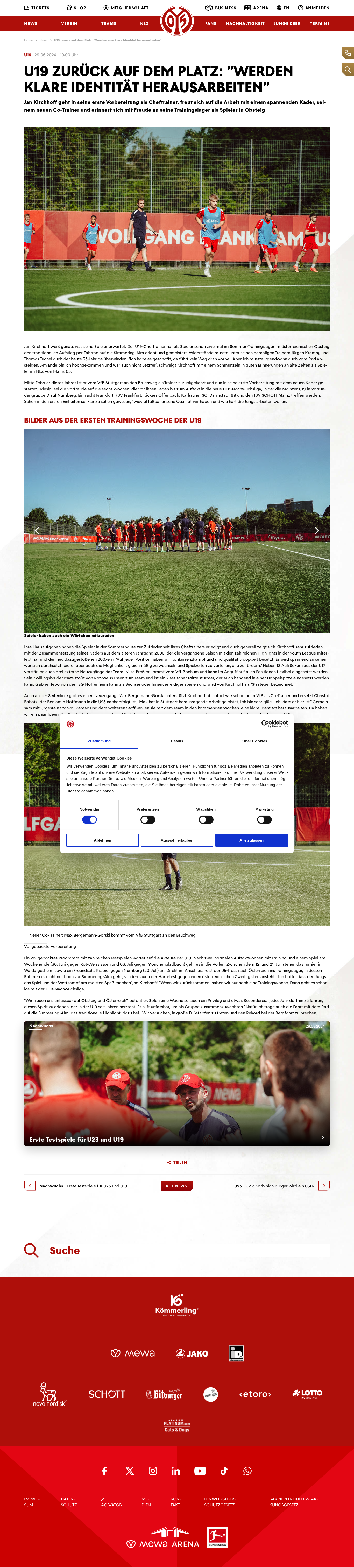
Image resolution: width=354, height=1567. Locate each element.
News (30, 23)
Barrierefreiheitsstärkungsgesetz (293, 1502)
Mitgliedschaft (130, 8)
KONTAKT (176, 1502)
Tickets (40, 8)
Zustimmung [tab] (99, 741)
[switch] (147, 820)
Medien (146, 1502)
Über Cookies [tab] (254, 741)
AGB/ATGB (111, 1505)
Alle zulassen (251, 840)
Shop (80, 8)
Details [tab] (177, 741)
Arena (260, 8)
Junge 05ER (287, 23)
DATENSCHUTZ (69, 1502)
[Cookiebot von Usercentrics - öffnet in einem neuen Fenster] (265, 724)
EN (287, 8)
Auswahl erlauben (177, 840)
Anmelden (317, 8)
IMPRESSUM (32, 1502)
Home (28, 40)
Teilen (180, 1163)
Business (225, 8)
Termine (320, 23)
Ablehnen (102, 840)
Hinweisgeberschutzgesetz (220, 1502)
